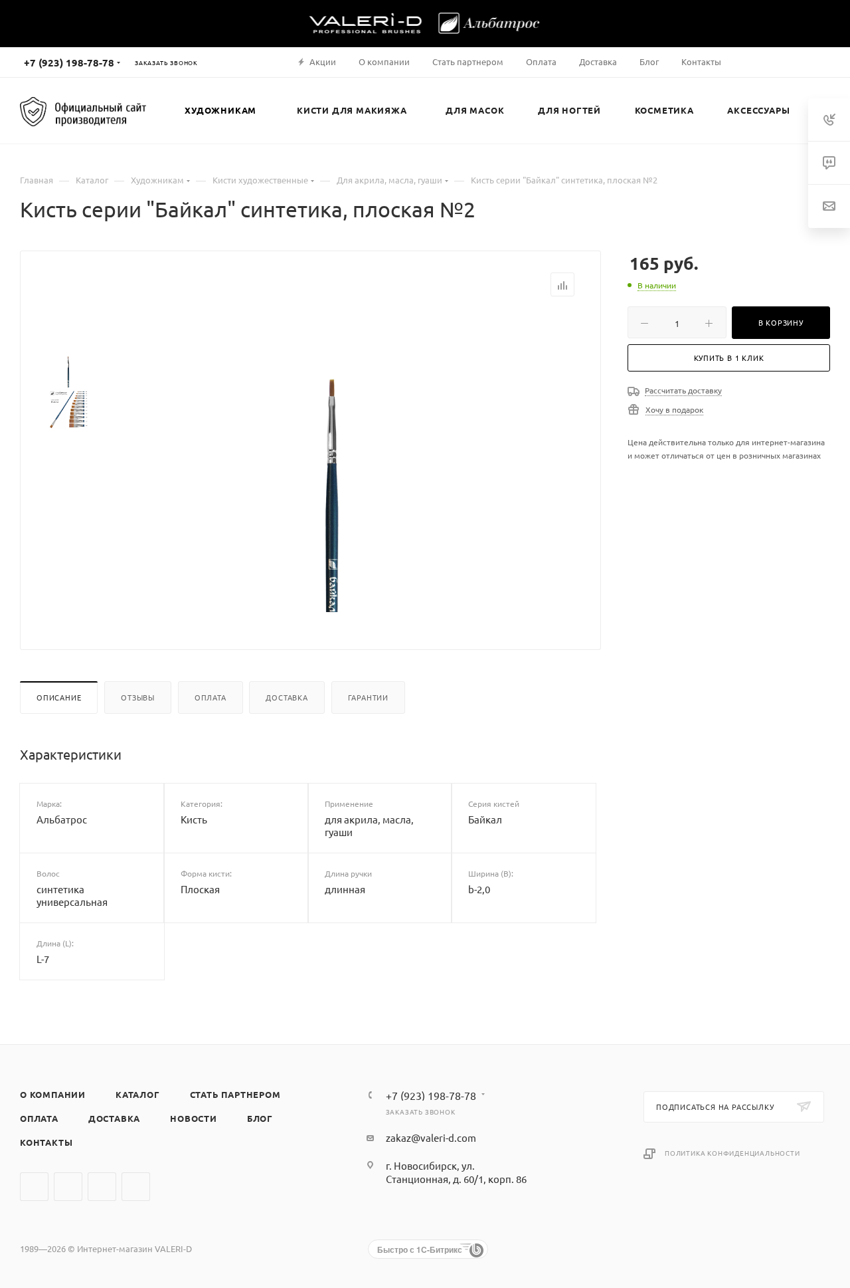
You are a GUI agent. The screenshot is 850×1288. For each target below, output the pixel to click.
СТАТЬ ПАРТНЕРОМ (235, 1094)
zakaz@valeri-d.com (431, 1137)
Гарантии (368, 697)
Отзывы (138, 697)
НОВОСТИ (193, 1118)
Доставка (286, 697)
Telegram (68, 1186)
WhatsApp (102, 1186)
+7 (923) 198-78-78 (69, 62)
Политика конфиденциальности (732, 1153)
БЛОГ (260, 1118)
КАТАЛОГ (138, 1094)
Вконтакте (34, 1186)
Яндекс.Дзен (136, 1186)
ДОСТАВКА (114, 1118)
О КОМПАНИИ (53, 1094)
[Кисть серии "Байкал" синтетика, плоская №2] (332, 462)
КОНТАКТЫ (46, 1142)
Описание (59, 697)
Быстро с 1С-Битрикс (419, 1249)
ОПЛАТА (39, 1118)
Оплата (210, 697)
